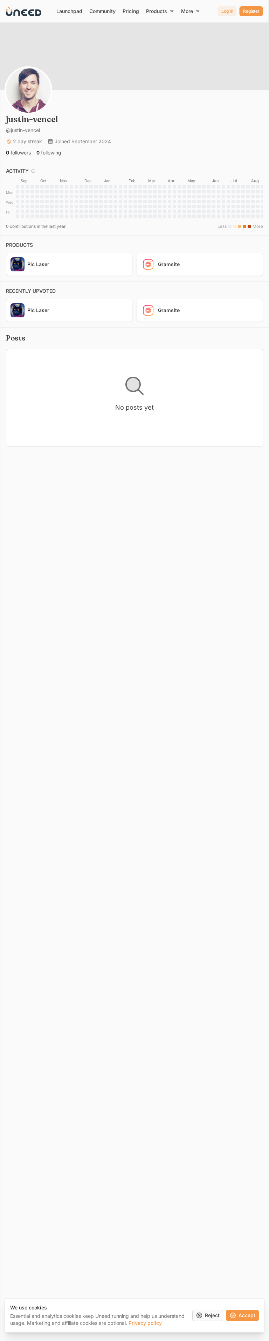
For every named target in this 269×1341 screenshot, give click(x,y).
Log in (227, 11)
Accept (247, 1315)
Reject (212, 1315)
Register (251, 11)
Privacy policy (145, 1323)
